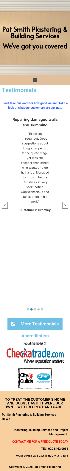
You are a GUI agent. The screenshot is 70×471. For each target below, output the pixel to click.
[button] (35, 79)
